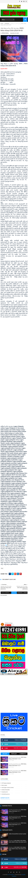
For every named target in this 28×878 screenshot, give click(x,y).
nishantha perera (6, 794)
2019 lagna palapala (6, 783)
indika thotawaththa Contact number (17, 833)
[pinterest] (23, 1)
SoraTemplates (11, 874)
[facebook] (19, 1)
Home (2, 23)
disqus (25, 592)
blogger (14, 592)
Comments (23, 754)
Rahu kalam (4, 785)
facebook (20, 592)
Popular (14, 754)
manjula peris (5, 792)
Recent (5, 754)
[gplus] (14, 872)
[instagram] (26, 1)
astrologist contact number (8, 787)
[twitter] (21, 1)
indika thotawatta (6, 789)
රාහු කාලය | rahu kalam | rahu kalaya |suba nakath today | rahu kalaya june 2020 (17, 849)
